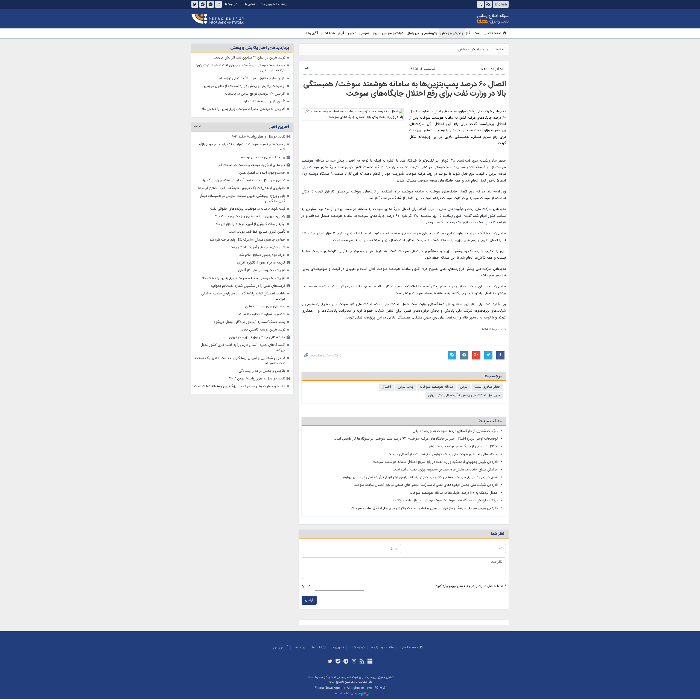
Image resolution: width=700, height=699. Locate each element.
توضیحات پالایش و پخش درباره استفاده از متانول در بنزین (243, 86)
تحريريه (338, 647)
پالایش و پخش (451, 33)
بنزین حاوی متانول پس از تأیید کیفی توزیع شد (251, 78)
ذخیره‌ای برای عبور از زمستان (265, 306)
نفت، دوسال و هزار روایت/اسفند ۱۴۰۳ (258, 136)
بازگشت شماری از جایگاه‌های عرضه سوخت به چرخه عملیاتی (455, 431)
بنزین (464, 387)
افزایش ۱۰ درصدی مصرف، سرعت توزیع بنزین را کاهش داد (243, 109)
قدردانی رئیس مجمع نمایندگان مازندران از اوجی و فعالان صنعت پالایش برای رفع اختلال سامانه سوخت (424, 508)
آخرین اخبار (279, 127)
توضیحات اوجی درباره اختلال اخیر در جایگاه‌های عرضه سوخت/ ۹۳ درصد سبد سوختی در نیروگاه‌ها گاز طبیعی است (416, 438)
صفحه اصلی (492, 33)
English (501, 4)
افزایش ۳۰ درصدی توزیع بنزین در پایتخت (255, 93)
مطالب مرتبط (490, 421)
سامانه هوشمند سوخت (436, 387)
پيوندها (299, 647)
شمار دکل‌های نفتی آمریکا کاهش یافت (257, 247)
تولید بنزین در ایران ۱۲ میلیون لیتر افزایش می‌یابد (249, 57)
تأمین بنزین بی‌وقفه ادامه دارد (264, 101)
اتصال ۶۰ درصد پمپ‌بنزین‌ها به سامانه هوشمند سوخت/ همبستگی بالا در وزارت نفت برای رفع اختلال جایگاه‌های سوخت (404, 89)
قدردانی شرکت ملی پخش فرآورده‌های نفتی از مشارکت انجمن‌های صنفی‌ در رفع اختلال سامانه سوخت (426, 485)
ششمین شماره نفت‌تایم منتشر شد (261, 314)
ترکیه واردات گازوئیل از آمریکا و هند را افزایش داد (250, 224)
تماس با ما (248, 4)
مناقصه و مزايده (382, 647)
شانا (474, 18)
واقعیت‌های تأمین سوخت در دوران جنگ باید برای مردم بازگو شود (242, 147)
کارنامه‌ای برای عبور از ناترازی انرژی (261, 262)
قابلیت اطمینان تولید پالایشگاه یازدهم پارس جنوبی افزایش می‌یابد (243, 296)
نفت (477, 33)
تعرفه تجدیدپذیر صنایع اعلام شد (262, 255)
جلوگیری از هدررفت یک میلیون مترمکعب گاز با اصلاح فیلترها (241, 188)
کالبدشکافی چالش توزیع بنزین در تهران (257, 337)
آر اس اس (280, 647)
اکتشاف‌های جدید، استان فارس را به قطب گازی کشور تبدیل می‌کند (242, 348)
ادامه (197, 127)
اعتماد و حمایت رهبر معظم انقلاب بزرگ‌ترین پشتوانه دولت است (239, 386)
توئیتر (194, 4)
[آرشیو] (369, 662)
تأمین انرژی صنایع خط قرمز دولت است (257, 232)
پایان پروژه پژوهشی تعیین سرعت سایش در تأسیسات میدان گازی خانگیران (242, 199)
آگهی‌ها (312, 33)
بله (202, 4)
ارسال (309, 600)
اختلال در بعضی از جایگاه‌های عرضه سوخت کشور (462, 446)
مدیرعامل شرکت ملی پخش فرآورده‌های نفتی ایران (464, 395)
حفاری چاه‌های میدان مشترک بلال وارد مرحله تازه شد (247, 239)
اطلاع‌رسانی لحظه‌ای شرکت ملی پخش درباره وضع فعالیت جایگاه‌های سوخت (443, 454)
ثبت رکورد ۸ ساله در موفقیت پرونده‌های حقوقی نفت (247, 209)
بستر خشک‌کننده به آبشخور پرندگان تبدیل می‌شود (249, 322)
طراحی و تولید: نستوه (348, 694)
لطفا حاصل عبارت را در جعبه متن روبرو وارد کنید (471, 586)
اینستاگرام (218, 4)
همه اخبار (328, 33)
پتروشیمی (429, 33)
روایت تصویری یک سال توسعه (263, 157)
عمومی (364, 33)
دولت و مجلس (392, 33)
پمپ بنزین (405, 387)
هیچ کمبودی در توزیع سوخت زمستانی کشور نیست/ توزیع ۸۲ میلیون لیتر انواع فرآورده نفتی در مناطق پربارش (420, 477)
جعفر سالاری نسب (487, 387)
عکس (352, 33)
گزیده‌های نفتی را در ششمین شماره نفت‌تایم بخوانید (248, 286)
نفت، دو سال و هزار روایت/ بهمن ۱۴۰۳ (257, 378)
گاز (468, 33)
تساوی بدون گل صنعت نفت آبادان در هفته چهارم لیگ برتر (243, 180)
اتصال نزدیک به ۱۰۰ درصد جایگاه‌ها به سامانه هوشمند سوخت (454, 493)
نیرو (375, 33)
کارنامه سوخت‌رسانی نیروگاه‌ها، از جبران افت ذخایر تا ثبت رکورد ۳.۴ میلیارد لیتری (240, 68)
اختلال (386, 387)
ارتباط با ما (319, 647)
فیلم (341, 33)
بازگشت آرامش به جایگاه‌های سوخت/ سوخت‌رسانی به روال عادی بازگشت (445, 500)
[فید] (361, 662)
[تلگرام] (346, 662)
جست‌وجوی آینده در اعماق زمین (262, 173)
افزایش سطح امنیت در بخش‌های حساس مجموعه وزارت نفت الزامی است (445, 469)
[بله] (338, 662)
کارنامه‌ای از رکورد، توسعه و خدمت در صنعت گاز (252, 165)
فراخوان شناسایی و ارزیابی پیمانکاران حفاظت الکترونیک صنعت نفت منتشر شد (240, 361)
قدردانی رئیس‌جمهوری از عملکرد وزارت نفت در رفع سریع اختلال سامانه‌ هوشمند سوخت (435, 462)
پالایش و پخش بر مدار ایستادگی (261, 371)
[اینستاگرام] (354, 662)
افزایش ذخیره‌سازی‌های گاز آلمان (261, 270)
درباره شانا (231, 4)
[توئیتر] (329, 662)
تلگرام (210, 4)
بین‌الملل (413, 33)
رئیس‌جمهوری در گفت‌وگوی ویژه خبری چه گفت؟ (250, 216)
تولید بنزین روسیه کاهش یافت (263, 329)
